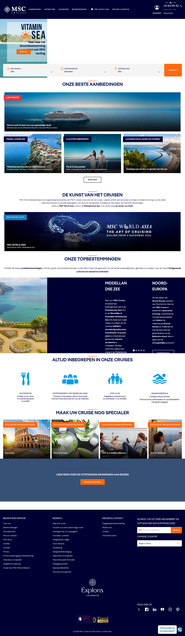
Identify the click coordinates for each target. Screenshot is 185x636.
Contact (105, 532)
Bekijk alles (92, 180)
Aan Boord (64, 9)
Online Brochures (109, 536)
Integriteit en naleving (12, 564)
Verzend (176, 530)
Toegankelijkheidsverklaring (113, 524)
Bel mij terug (168, 13)
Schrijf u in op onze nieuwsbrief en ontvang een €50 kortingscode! (158, 521)
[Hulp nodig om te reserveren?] (179, 629)
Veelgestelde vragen (61, 540)
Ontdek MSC (49, 9)
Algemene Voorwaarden (63, 556)
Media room (107, 528)
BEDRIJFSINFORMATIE (14, 518)
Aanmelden (157, 13)
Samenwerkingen (10, 528)
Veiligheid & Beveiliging (62, 552)
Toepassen (173, 70)
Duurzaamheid (9, 532)
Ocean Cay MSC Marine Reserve (16, 568)
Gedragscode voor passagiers (65, 532)
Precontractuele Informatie (64, 560)
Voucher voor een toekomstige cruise (68, 528)
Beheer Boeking (79, 9)
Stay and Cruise (59, 524)
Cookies (6, 548)
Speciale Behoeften (61, 568)
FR (174, 3)
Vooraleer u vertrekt (61, 536)
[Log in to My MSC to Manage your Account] (157, 7)
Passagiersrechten (60, 564)
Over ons (7, 524)
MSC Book (7, 540)
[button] (23, 51)
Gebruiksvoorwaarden (12, 560)
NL (171, 3)
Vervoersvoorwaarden (62, 572)
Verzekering (57, 548)
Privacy (6, 552)
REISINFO (57, 518)
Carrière (6, 544)
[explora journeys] (92, 587)
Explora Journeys (120, 9)
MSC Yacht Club (102, 9)
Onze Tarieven (58, 544)
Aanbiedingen (34, 9)
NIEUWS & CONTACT (112, 518)
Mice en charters (10, 536)
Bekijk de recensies (92, 482)
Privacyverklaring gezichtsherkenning (18, 556)
